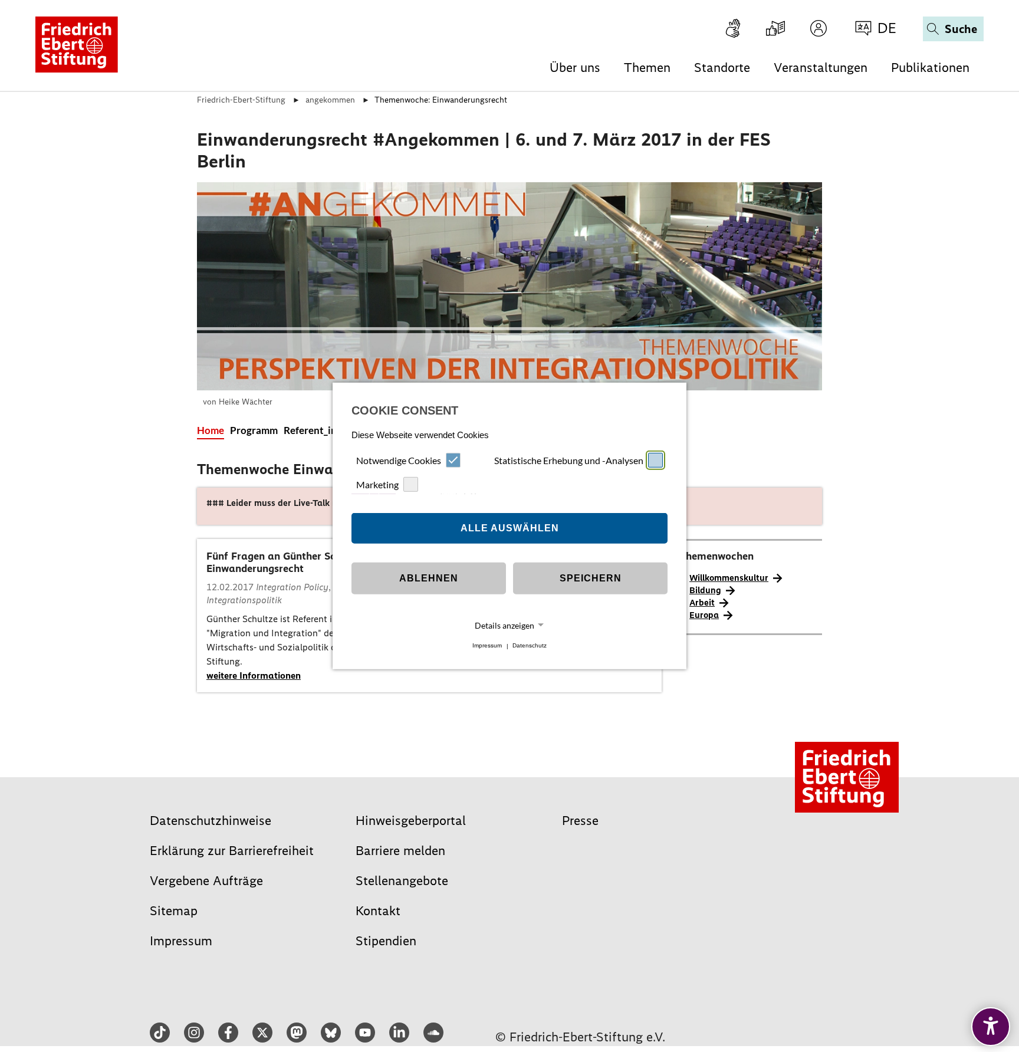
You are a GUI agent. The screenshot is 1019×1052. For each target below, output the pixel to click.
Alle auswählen (510, 528)
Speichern (591, 578)
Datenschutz (529, 646)
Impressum (487, 646)
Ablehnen (428, 578)
